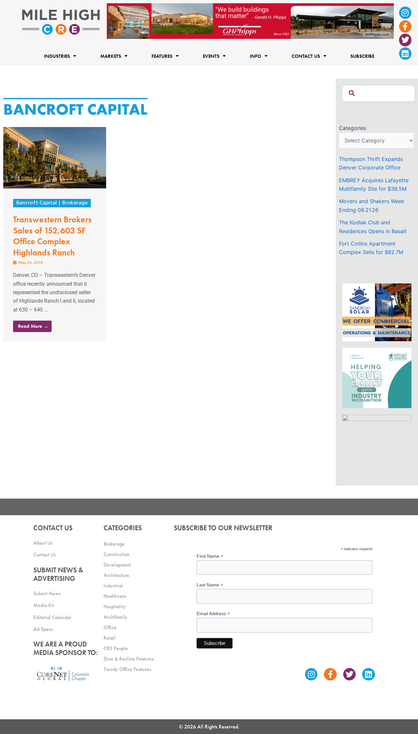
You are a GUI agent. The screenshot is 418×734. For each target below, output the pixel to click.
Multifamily (115, 617)
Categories (352, 128)
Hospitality (115, 606)
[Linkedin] (405, 53)
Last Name (210, 585)
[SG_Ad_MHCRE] (376, 377)
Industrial (113, 585)
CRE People (116, 648)
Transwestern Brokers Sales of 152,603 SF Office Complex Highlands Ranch (52, 236)
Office (110, 627)
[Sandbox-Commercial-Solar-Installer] (376, 312)
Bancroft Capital (36, 203)
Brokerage (75, 203)
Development (117, 564)
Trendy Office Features (127, 669)
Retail (110, 637)
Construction (117, 554)
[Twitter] (405, 40)
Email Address (213, 614)
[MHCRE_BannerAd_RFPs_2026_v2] (264, 20)
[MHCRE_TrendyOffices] (376, 443)
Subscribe (362, 56)
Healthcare (115, 596)
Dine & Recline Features (129, 658)
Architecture (116, 575)
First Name (210, 556)
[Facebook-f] (405, 26)
